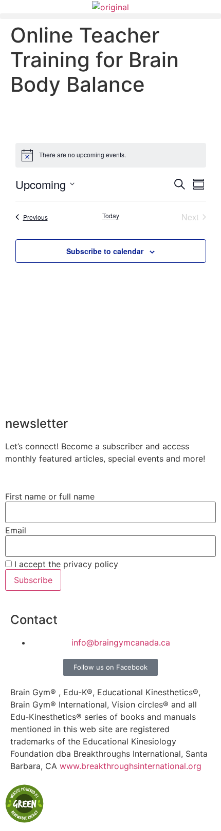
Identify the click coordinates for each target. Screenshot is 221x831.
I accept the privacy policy (65, 564)
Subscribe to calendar (104, 251)
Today (110, 216)
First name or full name (50, 496)
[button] (110, 16)
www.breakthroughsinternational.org (130, 766)
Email (15, 530)
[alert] (110, 155)
